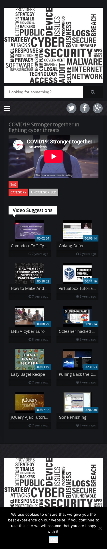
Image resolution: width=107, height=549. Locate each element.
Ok (53, 539)
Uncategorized (43, 192)
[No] (100, 528)
